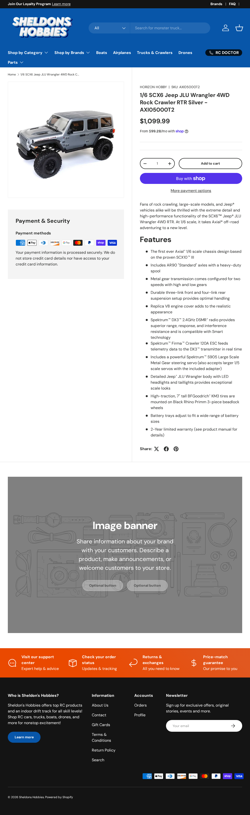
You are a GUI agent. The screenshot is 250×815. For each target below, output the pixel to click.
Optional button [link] (102, 585)
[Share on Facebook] (166, 449)
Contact (99, 715)
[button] (239, 27)
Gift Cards (101, 724)
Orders (140, 705)
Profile (140, 715)
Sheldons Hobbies (31, 797)
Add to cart (210, 163)
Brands (216, 4)
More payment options (191, 190)
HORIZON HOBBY (153, 87)
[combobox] (149, 27)
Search (98, 759)
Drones (185, 52)
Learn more (61, 4)
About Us (100, 705)
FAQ (232, 4)
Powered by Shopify (59, 797)
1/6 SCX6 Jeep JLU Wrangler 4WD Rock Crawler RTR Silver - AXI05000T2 (50, 74)
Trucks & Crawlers (155, 52)
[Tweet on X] (156, 449)
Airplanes (122, 52)
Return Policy (103, 750)
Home (12, 74)
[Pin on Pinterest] (176, 449)
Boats (101, 52)
